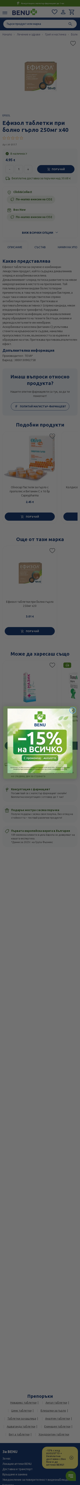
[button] (40, 741)
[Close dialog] (72, 710)
